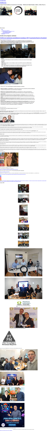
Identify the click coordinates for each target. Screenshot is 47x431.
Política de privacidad (2, 430)
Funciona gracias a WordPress (8, 430)
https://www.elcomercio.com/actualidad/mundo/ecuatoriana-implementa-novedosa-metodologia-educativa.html (13, 174)
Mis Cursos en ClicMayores (6, 30)
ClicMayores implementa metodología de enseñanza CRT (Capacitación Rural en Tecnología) (23, 38)
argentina (21, 180)
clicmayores (23, 180)
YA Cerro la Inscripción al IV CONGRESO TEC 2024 (7, 31)
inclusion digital (39, 180)
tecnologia (12, 181)
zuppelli (20, 181)
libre (0, 181)
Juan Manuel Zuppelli (8, 39)
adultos (10, 180)
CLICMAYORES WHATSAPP (5, 33)
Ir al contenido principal (3, 0)
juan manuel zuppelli (43, 180)
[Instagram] (0, 177)
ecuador (30, 180)
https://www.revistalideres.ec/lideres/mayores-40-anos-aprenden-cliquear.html (9, 169)
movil (4, 181)
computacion (26, 180)
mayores (2, 181)
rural (10, 181)
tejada (14, 181)
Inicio (2, 29)
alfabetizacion (12, 180)
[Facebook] (0, 176)
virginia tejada (17, 181)
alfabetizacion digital (17, 180)
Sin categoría (4, 180)
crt (28, 180)
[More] (1, 179)
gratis (32, 180)
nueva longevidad (7, 181)
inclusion (36, 180)
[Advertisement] (23, 22)
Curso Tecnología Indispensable (6, 32)
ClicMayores (3, 2)
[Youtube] (0, 178)
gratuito (34, 180)
